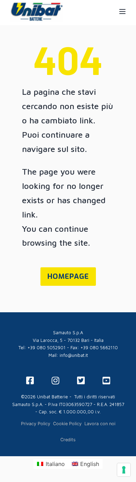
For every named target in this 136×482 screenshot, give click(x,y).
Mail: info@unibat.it (68, 355)
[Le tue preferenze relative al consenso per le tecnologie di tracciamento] (123, 469)
